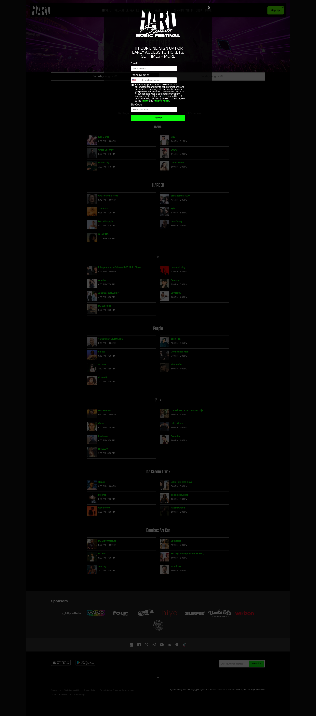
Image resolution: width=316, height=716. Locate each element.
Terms (145, 101)
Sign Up (158, 118)
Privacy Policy (161, 101)
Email (134, 63)
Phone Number (140, 75)
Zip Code (136, 105)
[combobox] (135, 80)
